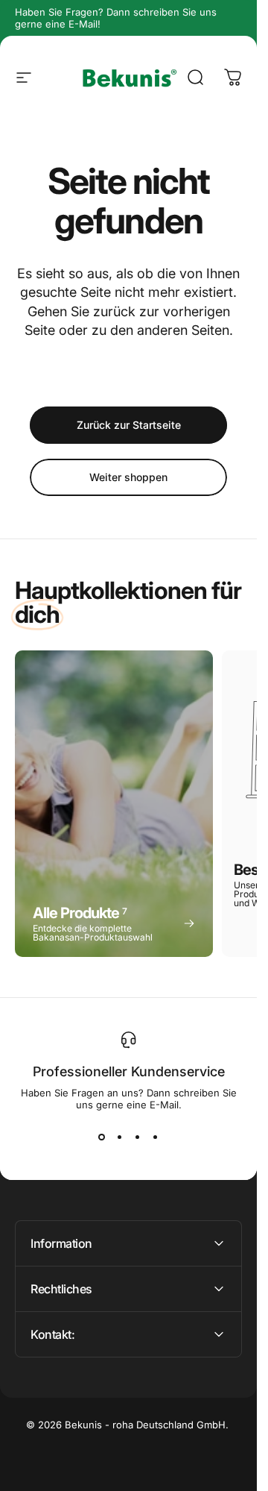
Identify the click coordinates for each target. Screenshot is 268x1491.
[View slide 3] (138, 1137)
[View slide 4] (156, 1137)
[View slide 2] (120, 1137)
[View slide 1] (102, 1137)
